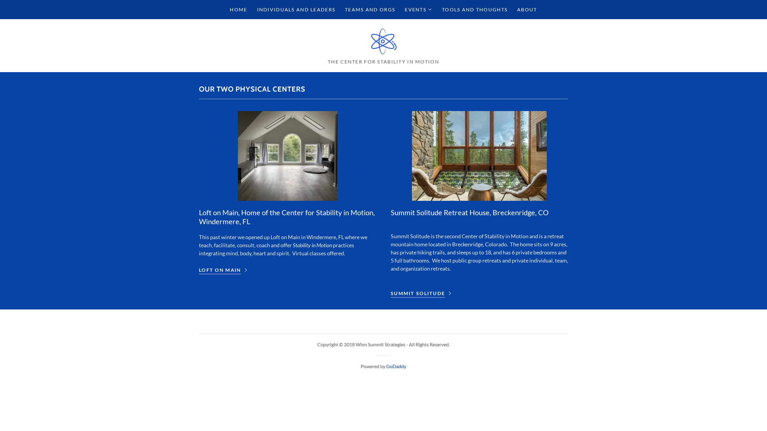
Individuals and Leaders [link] (296, 9)
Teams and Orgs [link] (370, 9)
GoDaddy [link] (396, 366)
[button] (418, 9)
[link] (383, 40)
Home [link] (238, 9)
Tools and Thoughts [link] (475, 9)
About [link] (527, 9)
